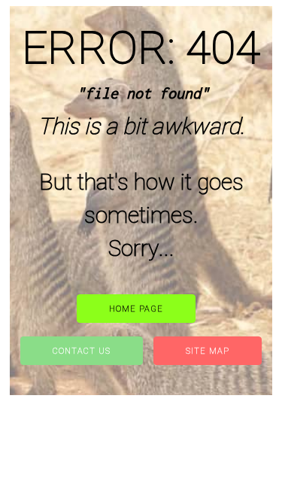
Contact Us (82, 351)
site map (207, 351)
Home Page (136, 309)
